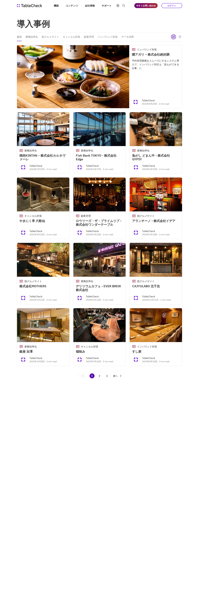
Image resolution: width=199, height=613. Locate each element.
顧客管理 (89, 36)
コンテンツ (72, 5)
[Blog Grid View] (173, 36)
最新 (19, 36)
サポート (107, 5)
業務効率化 (31, 36)
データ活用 (127, 36)
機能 (56, 5)
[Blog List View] (179, 36)
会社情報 (90, 5)
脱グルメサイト (50, 36)
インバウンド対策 (108, 36)
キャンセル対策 (71, 36)
